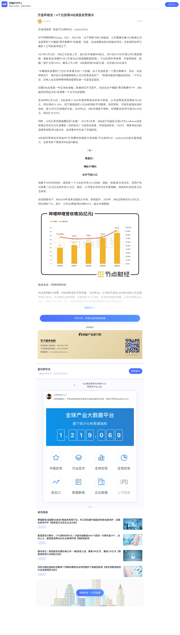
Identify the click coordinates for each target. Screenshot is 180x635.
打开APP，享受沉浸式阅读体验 (90, 318)
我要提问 (135, 371)
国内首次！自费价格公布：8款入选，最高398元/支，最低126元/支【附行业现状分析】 (79, 552)
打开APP (171, 4)
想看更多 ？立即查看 (90, 593)
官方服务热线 (48, 340)
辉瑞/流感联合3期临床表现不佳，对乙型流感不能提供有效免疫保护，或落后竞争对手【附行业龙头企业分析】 (79, 521)
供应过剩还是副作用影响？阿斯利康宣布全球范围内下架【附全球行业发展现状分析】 (79, 568)
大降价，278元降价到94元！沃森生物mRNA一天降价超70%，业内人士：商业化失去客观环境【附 (79, 536)
